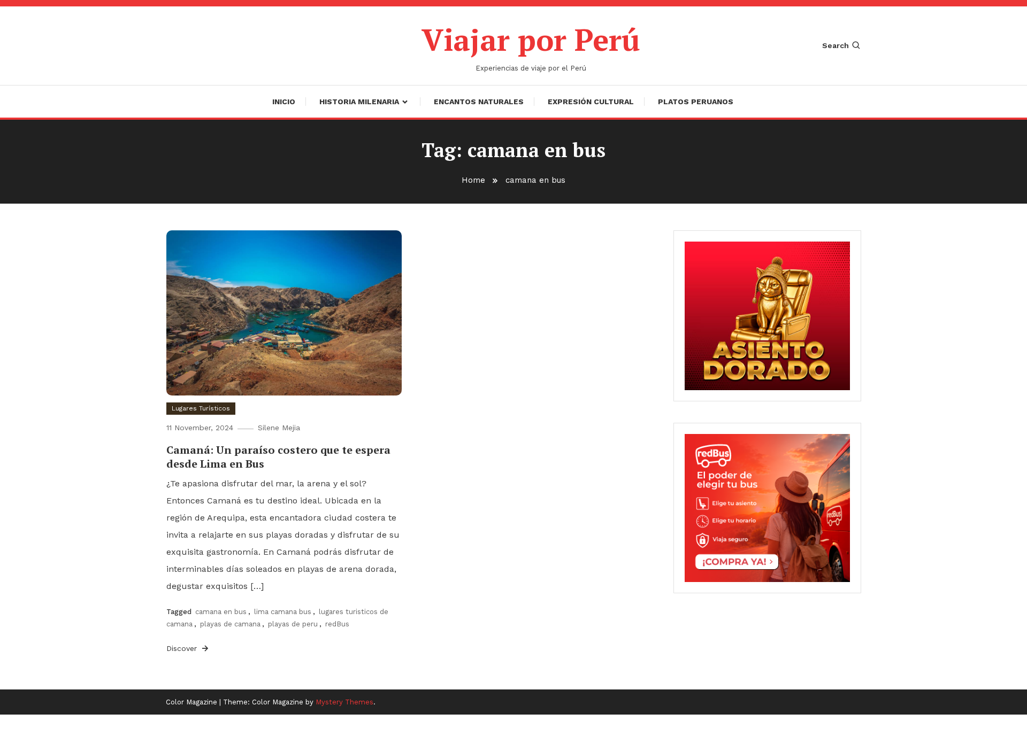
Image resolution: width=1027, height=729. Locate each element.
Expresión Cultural (591, 101)
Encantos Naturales (479, 101)
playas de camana (230, 624)
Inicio (283, 101)
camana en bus (221, 612)
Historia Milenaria (359, 101)
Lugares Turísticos (201, 408)
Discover (183, 648)
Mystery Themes (344, 702)
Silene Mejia (279, 427)
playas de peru (293, 624)
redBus (337, 624)
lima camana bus (282, 612)
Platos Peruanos (695, 101)
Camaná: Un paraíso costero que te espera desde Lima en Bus (278, 457)
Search (835, 45)
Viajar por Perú (530, 39)
